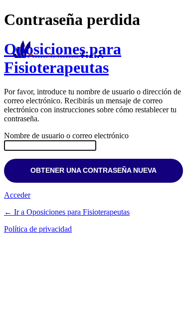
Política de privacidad (38, 229)
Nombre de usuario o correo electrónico (66, 135)
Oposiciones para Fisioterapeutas (62, 58)
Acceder (17, 195)
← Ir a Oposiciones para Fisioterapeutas (67, 212)
